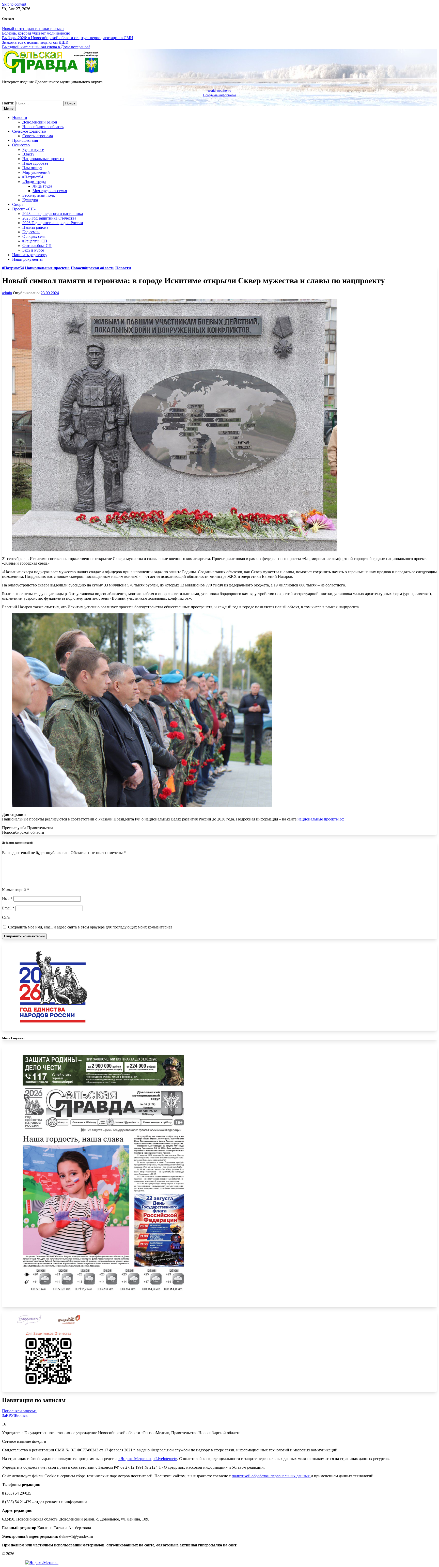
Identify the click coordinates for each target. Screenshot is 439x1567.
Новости (19, 117)
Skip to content (14, 4)
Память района (35, 227)
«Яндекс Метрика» (134, 1458)
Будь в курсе (33, 149)
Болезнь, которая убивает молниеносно (36, 33)
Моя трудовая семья (50, 191)
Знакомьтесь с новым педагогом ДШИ (35, 42)
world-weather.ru (219, 90)
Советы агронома (37, 136)
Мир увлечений (36, 172)
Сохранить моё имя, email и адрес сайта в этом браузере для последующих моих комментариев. (91, 927)
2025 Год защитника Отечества (49, 218)
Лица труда (42, 186)
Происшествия (25, 140)
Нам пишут (32, 168)
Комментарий (15, 890)
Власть (28, 154)
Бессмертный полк (38, 195)
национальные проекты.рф (320, 819)
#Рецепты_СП (34, 241)
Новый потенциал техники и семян (33, 28)
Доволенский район (39, 122)
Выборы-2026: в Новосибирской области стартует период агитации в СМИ (67, 38)
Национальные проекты (43, 159)
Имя (7, 898)
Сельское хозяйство (29, 131)
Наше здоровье (35, 163)
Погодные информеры (219, 95)
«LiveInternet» (165, 1458)
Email (8, 908)
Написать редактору (29, 255)
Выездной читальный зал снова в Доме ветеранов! (46, 47)
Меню (8, 109)
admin (7, 293)
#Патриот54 (32, 177)
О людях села (33, 236)
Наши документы (27, 259)
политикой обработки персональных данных (271, 1476)
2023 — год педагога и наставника (52, 213)
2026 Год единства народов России (52, 223)
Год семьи (31, 232)
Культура (30, 200)
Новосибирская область (43, 127)
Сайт (6, 917)
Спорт (17, 204)
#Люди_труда (34, 181)
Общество (21, 145)
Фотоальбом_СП (37, 245)
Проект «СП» (24, 209)
